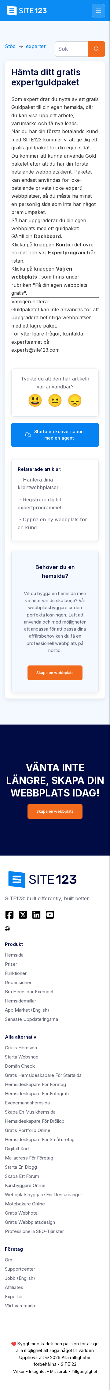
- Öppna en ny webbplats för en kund (52, 523)
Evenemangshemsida (27, 1103)
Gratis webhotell (22, 1213)
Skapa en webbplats (55, 672)
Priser (11, 964)
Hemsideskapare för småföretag (40, 1139)
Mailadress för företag (29, 1158)
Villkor (19, 1371)
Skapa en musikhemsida (30, 1112)
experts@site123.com (35, 350)
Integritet (37, 1371)
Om (8, 1260)
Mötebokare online (25, 1204)
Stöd (10, 46)
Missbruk (58, 1371)
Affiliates (14, 1287)
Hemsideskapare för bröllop (34, 1121)
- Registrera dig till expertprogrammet (39, 503)
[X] (23, 915)
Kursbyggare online (25, 1185)
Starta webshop (21, 1057)
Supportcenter (20, 1269)
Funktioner (16, 973)
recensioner (18, 982)
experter (36, 46)
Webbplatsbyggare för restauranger (43, 1194)
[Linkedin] (36, 915)
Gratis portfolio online (27, 1130)
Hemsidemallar (20, 1001)
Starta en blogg (21, 1167)
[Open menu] (98, 10)
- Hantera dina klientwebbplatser (38, 484)
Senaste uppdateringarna (31, 1019)
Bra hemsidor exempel (29, 992)
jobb (20, 1278)
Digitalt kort (17, 1149)
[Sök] (96, 49)
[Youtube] (50, 915)
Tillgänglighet (84, 1371)
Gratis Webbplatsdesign (30, 1222)
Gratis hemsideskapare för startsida (43, 1075)
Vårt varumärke (21, 1306)
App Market (27, 1010)
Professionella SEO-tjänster (34, 1231)
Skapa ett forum (22, 1176)
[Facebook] (10, 915)
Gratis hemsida (21, 1048)
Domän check (20, 1066)
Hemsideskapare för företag (35, 1084)
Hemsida (14, 955)
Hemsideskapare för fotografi (37, 1093)
